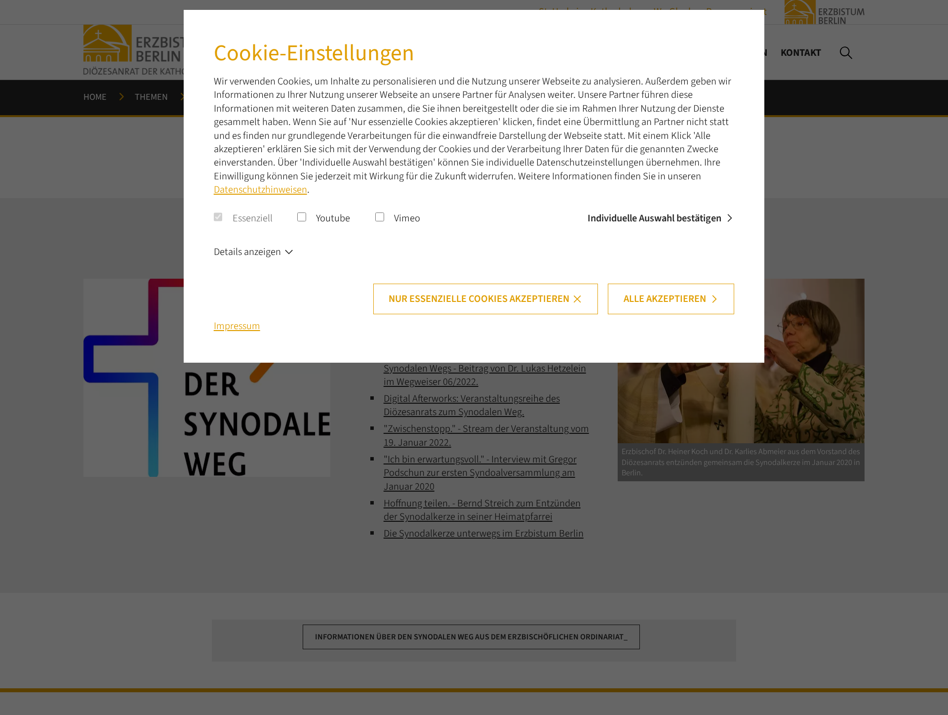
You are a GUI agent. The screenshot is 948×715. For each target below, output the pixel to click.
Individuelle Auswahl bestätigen (654, 218)
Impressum (237, 326)
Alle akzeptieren (665, 299)
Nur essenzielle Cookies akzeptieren (479, 299)
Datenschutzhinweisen (260, 189)
